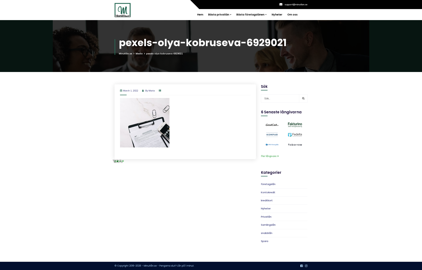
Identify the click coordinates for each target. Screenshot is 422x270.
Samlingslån (268, 225)
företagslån (268, 184)
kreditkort (267, 200)
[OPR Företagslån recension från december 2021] (272, 144)
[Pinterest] (123, 161)
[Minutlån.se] (123, 10)
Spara (264, 241)
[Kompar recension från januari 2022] (272, 134)
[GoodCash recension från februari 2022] (272, 124)
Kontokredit (268, 192)
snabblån (266, 233)
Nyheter (277, 14)
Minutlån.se (125, 53)
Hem (200, 14)
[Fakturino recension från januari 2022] (295, 124)
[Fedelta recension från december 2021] (295, 134)
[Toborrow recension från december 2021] (295, 144)
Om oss (292, 14)
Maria (152, 90)
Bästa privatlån (218, 14)
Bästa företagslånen (250, 14)
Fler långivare (269, 156)
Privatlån (266, 216)
